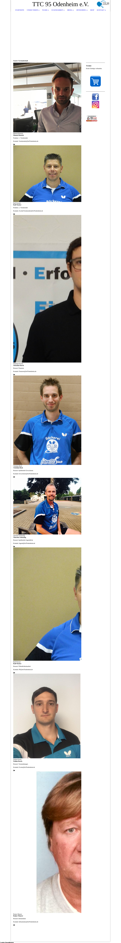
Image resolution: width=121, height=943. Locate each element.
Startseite (19, 10)
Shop (92, 10)
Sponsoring (81, 10)
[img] (103, 4)
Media (69, 10)
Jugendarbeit (57, 10)
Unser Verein (32, 10)
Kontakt (100, 10)
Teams (44, 10)
